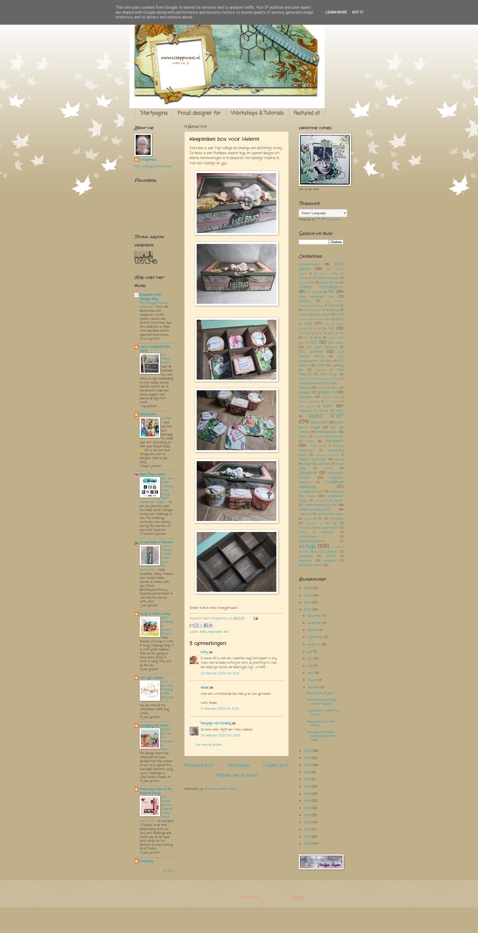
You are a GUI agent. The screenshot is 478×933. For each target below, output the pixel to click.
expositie (321, 370)
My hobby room (165, 358)
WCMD (330, 556)
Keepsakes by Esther (313, 411)
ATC (331, 292)
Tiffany (303, 532)
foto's (335, 388)
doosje (317, 338)
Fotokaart (305, 393)
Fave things (328, 374)
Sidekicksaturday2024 (320, 505)
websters (305, 560)
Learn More (336, 12)
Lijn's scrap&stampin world (155, 348)
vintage (307, 546)
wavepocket (306, 556)
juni (311, 658)
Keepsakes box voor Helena (321, 723)
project (307, 464)
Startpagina (154, 113)
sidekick (338, 501)
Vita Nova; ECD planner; (320, 552)
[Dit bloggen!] (196, 625)
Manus (303, 436)
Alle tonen (168, 871)
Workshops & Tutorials (257, 113)
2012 (308, 822)
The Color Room (327, 527)
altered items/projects (321, 287)
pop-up (339, 459)
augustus (315, 644)
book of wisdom (312, 310)
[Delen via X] (201, 625)
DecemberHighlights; (311, 333)
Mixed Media (317, 446)
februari (314, 687)
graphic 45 (326, 393)
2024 (310, 278)
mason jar (337, 436)
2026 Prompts (328, 278)
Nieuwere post (199, 765)
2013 (307, 815)
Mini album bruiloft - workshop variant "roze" (322, 736)
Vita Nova (338, 547)
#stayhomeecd (309, 264)
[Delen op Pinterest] (210, 625)
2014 (307, 808)
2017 (307, 786)
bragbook (304, 315)
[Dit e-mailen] (191, 625)
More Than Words (152, 474)
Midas (310, 441)
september (316, 637)
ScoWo (328, 468)
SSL (320, 519)
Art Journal (314, 292)
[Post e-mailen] (255, 618)
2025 (308, 595)
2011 (307, 829)
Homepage (238, 765)
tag (334, 523)
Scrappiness (148, 160)
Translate (333, 219)
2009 (308, 843)
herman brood (331, 397)
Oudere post (276, 765)
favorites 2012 (307, 379)
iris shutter (332, 402)
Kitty (204, 652)
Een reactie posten (209, 744)
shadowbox (321, 501)
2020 (308, 765)
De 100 (328, 329)
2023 (301, 278)
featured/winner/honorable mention (318, 385)
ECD (313, 343)
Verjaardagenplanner (312, 541)
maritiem (320, 437)
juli (310, 651)
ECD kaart (336, 342)
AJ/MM (166, 418)
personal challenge (327, 455)
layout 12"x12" (326, 416)
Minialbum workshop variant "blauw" (322, 702)
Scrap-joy (146, 861)
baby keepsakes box (214, 631)
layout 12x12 (319, 422)
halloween (306, 397)
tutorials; (327, 532)
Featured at (307, 113)
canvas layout (321, 314)
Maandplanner (327, 432)
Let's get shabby (152, 677)
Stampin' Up (314, 523)
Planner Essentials (312, 459)
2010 (307, 836)
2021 (308, 758)
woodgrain (330, 561)
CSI (315, 329)
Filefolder (322, 388)
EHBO (320, 365)
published (324, 464)
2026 (308, 588)
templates (305, 528)
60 (312, 283)
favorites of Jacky (330, 379)
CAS (338, 315)
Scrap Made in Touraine (156, 542)
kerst (340, 411)
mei (311, 666)
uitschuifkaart (308, 537)
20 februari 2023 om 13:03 (220, 673)
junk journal (307, 407)
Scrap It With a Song (155, 614)
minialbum (334, 441)
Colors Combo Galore (312, 319)
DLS (306, 338)
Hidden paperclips (309, 402)
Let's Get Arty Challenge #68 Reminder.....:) (167, 691)
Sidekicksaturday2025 (315, 509)
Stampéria (337, 519)
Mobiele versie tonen (237, 775)
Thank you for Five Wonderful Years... (167, 739)
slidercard (305, 514)
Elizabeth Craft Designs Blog (151, 297)
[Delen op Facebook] (205, 625)
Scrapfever (308, 473)
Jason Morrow (249, 897)
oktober (313, 630)
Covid (327, 324)
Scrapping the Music (154, 725)
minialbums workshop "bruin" (323, 712)
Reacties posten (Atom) (221, 789)
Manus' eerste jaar (320, 693)
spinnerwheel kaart (331, 514)
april (311, 673)
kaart (328, 406)
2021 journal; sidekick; (326, 274)
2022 (308, 751)
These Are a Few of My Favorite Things (156, 791)
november (315, 623)
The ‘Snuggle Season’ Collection (154, 305)
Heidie (205, 687)
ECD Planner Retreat (321, 354)
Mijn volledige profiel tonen (153, 166)
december (315, 616)
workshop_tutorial (311, 565)
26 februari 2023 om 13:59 (220, 735)
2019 (308, 772)
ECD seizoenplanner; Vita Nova (321, 358)
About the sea (329, 283)
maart (313, 680)
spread (308, 519)
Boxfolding (332, 310)
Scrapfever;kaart (311, 491)
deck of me (336, 333)
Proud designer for (199, 113)
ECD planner (311, 352)
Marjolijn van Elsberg (216, 723)
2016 (308, 794)
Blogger (299, 897)
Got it (357, 12)
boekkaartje (336, 306)
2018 (308, 779)
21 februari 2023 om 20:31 (220, 709)
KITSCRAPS (148, 414)
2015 (308, 801)
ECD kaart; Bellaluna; (321, 347)
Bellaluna (304, 301)
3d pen (303, 283)
